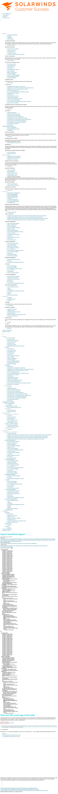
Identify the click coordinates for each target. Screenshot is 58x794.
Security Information (25, 790)
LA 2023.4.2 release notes (7, 651)
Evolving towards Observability (6, 543)
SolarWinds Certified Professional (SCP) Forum (16, 314)
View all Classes (10, 60)
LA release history (5, 572)
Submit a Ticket (20, 545)
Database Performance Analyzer (13, 114)
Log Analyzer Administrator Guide (8, 588)
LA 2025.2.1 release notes (7, 558)
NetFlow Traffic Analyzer (12, 72)
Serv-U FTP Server (11, 270)
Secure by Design (16, 543)
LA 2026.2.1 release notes (7, 551)
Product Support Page (11, 212)
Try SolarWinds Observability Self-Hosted (11, 736)
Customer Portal (6, 17)
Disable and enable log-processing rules (10, 602)
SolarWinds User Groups (12, 309)
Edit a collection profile (6, 611)
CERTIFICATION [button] (8, 385)
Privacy (9, 790)
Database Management (11, 112)
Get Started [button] (4, 585)
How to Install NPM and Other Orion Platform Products (18, 91)
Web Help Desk (10, 281)
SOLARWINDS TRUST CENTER (33, 789)
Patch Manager (10, 271)
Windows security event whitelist (9, 609)
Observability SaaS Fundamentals (14, 115)
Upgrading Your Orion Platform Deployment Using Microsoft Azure (20, 87)
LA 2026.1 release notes (7, 554)
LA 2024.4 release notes (7, 563)
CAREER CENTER (13, 788)
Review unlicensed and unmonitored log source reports (10, 621)
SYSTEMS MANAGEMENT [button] (10, 459)
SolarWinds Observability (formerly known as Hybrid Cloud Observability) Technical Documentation (26, 215)
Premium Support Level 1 (12, 172)
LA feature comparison (6, 589)
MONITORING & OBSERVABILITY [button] (11, 432)
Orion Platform (10, 68)
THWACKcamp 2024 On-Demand (13, 311)
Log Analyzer (9, 235)
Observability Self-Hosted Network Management (17, 120)
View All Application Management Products (15, 290)
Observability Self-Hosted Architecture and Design (17, 118)
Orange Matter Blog (36, 545)
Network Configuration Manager (13, 75)
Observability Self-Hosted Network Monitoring (16, 122)
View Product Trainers (11, 50)
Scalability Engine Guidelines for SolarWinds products (8, 577)
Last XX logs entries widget (8, 627)
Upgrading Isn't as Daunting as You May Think (16, 86)
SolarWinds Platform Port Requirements (8, 539)
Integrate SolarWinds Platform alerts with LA (10, 628)
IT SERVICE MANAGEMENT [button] (10, 489)
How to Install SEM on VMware (13, 100)
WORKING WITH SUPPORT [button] (10, 428)
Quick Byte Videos (11, 51)
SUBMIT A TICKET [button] (6, 530)
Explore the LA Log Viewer (7, 598)
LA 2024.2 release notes (7, 565)
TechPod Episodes (44, 545)
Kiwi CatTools (10, 238)
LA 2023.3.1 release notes (7, 570)
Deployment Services (11, 153)
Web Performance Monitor (12, 255)
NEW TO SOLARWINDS (7, 330)
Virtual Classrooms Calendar (12, 48)
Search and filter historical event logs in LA (10, 625)
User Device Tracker (11, 233)
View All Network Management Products (15, 231)
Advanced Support (10, 171)
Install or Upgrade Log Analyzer (8, 574)
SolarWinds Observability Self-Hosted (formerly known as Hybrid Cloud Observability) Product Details (27, 436)
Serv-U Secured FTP (11, 249)
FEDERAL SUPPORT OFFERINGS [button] (11, 423)
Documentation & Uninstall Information (36, 790)
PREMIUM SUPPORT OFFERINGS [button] (11, 414)
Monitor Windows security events (10, 692)
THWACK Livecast (10, 310)
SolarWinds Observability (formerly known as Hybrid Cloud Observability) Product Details (25, 217)
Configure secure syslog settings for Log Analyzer (9, 607)
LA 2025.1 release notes (7, 561)
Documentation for (4, 546)
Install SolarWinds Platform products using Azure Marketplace (9, 583)
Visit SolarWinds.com (7, 13)
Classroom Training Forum (12, 316)
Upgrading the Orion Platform (13, 93)
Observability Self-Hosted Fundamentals (15, 116)
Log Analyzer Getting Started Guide (9, 586)
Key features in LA (5, 614)
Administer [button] (3, 671)
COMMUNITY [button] (5, 296)
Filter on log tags (6, 702)
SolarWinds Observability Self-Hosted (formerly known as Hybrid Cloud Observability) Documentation (27, 539)
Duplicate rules (6, 603)
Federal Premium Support (12, 183)
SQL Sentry (9, 260)
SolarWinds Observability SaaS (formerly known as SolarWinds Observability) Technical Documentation (27, 218)
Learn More (9, 109)
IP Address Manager (11, 73)
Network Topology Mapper (12, 230)
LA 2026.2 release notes (7, 552)
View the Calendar (10, 71)
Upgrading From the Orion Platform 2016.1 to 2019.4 (17, 89)
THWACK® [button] (7, 512)
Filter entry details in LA (8, 626)
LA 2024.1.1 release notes (7, 566)
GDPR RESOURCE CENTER (21, 789)
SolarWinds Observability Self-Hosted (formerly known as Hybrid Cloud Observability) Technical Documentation (29, 434)
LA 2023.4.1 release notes (7, 568)
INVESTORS (7, 788)
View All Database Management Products (15, 262)
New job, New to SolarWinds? (13, 102)
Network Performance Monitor (13, 69)
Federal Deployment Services (13, 185)
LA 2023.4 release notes (7, 569)
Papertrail (9, 292)
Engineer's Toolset (11, 229)
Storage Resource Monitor (12, 246)
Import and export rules (8, 604)
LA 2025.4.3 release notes (7, 555)
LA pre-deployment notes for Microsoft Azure (9, 581)
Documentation (6, 15)
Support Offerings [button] (6, 155)
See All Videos (10, 82)
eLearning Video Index (11, 53)
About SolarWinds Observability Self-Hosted (11, 735)
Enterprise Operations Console (13, 237)
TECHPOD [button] (7, 526)
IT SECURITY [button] (7, 479)
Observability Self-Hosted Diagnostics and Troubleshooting (19, 119)
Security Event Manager (12, 265)
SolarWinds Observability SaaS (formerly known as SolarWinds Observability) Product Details (25, 219)
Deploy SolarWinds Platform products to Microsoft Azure (9, 579)
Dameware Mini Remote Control (13, 279)
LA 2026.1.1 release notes (7, 553)
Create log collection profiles (8, 610)
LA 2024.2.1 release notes (7, 564)
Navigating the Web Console (12, 96)
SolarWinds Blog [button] (8, 523)
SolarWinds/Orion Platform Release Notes (42, 539)
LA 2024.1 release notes (7, 567)
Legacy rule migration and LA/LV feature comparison (8, 591)
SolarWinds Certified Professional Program (15, 54)
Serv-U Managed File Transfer (13, 247)
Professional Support (11, 170)
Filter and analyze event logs (9, 616)
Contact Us (5, 16)
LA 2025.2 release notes (7, 559)
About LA (4, 733)
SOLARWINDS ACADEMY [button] (10, 337)
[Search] (12, 548)
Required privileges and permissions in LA (10, 597)
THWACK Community (28, 545)
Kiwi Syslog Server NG (11, 239)
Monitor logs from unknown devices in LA (9, 593)
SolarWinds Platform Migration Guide (9, 584)
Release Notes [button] (4, 549)
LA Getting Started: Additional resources (10, 587)
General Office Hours (11, 65)
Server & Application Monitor (13, 76)
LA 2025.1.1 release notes (7, 560)
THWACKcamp (34, 543)
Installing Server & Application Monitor (14, 98)
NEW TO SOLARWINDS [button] (9, 403)
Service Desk (10, 124)
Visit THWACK (10, 305)
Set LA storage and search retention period (9, 613)
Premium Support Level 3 (12, 175)
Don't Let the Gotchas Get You (13, 90)
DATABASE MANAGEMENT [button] (10, 474)
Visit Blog (9, 322)
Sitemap (46, 790)
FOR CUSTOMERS (4, 789)
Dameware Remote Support (12, 277)
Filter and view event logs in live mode (10, 618)
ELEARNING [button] (7, 365)
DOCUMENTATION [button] (8, 510)
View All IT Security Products (13, 272)
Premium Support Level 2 (12, 174)
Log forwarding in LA (7, 622)
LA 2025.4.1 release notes (7, 557)
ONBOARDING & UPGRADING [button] (8, 126)
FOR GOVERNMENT (12, 789)
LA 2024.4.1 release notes (7, 562)
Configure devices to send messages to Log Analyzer (9, 595)
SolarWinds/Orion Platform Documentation (25, 539)
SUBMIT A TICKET (6, 331)
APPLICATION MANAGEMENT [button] (11, 499)
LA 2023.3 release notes (7, 571)
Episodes (9, 328)
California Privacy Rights (16, 790)
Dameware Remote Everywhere (13, 276)
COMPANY (2, 788)
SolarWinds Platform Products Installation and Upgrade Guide (8, 576)
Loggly (8, 288)
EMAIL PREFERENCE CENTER (31, 788)
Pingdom (9, 293)
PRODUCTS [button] (5, 191)
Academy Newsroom (11, 313)
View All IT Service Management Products (15, 283)
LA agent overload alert (9, 629)
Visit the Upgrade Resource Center (14, 142)
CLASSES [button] (7, 347)
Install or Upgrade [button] (5, 573)
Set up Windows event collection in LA (9, 608)
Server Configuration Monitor (13, 251)
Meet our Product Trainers (25, 543)
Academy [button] (4, 33)
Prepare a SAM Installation (12, 97)
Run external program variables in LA (9, 605)
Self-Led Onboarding (11, 152)
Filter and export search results (9, 619)
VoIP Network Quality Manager (13, 234)
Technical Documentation (5, 545)
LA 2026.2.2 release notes (7, 550)
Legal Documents (3, 790)
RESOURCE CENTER (21, 788)
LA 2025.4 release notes (7, 641)
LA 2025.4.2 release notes (7, 556)
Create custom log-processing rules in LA (10, 599)
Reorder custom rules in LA (8, 600)
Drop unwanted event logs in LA (9, 623)
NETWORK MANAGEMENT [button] (10, 440)
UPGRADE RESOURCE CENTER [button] (11, 406)
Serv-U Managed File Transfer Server (14, 268)
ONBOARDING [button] (8, 408)
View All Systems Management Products (15, 250)
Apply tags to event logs (8, 615)
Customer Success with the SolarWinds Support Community (19, 101)
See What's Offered (11, 45)
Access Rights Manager (12, 254)
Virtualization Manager (11, 77)
